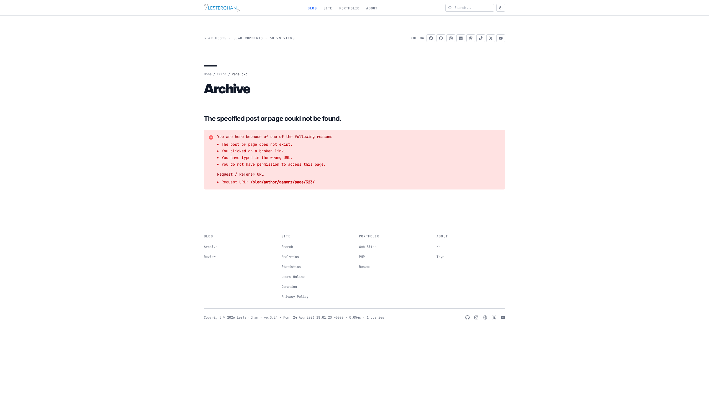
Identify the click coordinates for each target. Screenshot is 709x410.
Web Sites (367, 247)
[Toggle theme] (500, 8)
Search (287, 247)
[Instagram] (450, 38)
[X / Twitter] (490, 38)
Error (222, 74)
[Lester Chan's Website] (222, 8)
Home (208, 74)
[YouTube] (500, 38)
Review (209, 257)
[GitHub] (440, 38)
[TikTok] (480, 38)
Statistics (291, 267)
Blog (312, 8)
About (371, 8)
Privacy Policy (295, 296)
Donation (289, 287)
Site (328, 8)
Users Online (293, 277)
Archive (210, 247)
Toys (440, 257)
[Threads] (470, 38)
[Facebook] (431, 38)
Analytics (290, 257)
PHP (362, 257)
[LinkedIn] (460, 38)
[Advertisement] (354, 369)
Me (438, 247)
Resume (365, 267)
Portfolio (349, 8)
